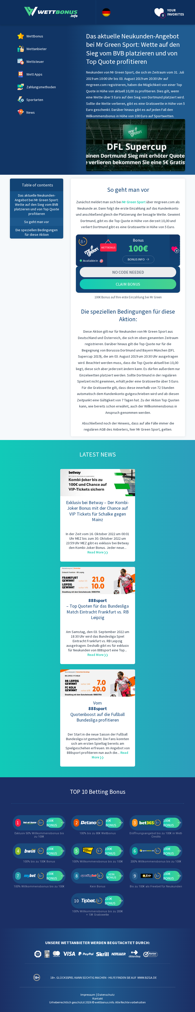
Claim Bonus (128, 284)
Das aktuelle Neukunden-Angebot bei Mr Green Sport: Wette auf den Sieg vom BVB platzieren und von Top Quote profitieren (36, 204)
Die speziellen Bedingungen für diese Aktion (36, 232)
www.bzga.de (147, 977)
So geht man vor (36, 221)
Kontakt (97, 998)
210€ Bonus (110, 900)
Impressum (87, 994)
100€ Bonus (51, 822)
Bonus (138, 240)
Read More (95, 552)
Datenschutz (106, 994)
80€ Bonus (111, 822)
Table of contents (37, 184)
